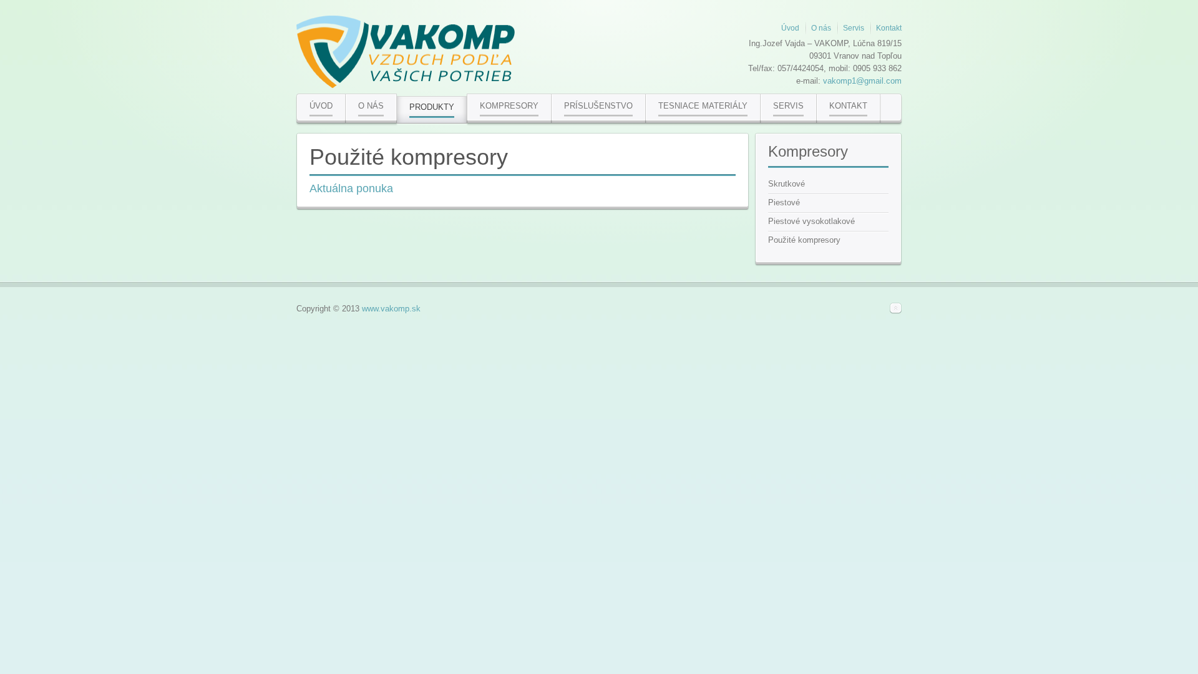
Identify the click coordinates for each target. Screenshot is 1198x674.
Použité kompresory (408, 157)
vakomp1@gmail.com (862, 80)
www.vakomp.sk (391, 308)
